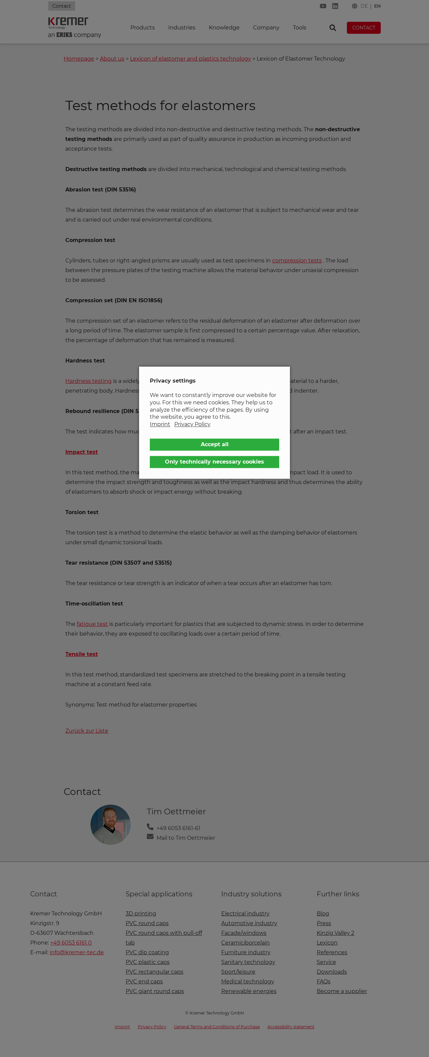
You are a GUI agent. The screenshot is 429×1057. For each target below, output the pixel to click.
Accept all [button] (215, 444)
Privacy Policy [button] (192, 424)
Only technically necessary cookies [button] (214, 462)
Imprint (160, 424)
